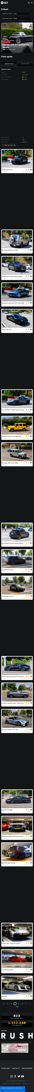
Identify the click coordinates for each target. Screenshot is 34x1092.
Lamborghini (5, 170)
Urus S (12, 596)
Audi (3, 570)
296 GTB (8, 329)
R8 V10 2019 (8, 810)
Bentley (4, 303)
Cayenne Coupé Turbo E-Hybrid (16, 703)
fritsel (5, 171)
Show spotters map (10, 145)
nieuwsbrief (27, 1068)
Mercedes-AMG (6, 250)
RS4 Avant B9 (9, 970)
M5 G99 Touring (10, 863)
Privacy (25, 1084)
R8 (5, 996)
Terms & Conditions (11, 1084)
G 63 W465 (14, 250)
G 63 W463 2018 (16, 436)
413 (17, 1006)
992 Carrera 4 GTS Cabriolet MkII (17, 676)
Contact (16, 1068)
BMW (3, 863)
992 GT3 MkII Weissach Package (16, 410)
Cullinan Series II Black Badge (18, 543)
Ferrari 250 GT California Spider (15, 46)
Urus (11, 170)
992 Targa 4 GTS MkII (13, 943)
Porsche (4, 410)
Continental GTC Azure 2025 (15, 303)
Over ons (5, 1068)
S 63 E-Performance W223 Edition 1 (22, 836)
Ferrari (4, 329)
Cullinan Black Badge (15, 276)
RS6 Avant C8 (9, 570)
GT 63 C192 (14, 729)
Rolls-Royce (5, 276)
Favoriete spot (6, 42)
